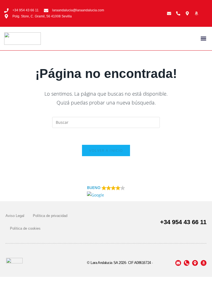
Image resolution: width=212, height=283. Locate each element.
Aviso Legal (15, 216)
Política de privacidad (50, 216)
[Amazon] (196, 13)
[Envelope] (169, 13)
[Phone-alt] (178, 13)
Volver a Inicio (106, 150)
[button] (203, 38)
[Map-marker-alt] (187, 13)
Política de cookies (25, 228)
